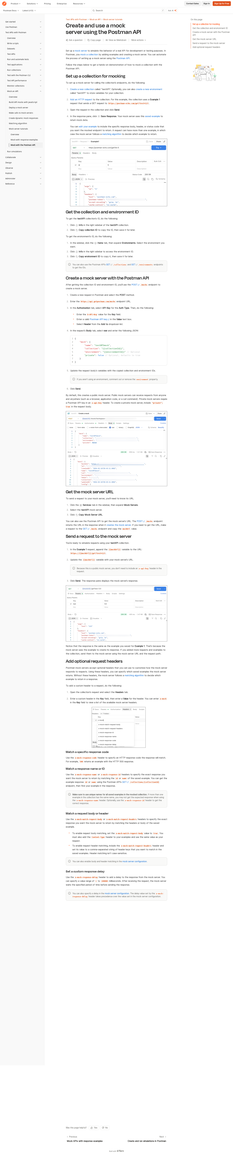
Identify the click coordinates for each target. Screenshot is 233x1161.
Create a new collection (82, 89)
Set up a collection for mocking (206, 24)
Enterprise (62, 3)
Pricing (47, 3)
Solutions (31, 3)
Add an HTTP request (81, 99)
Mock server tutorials (112, 19)
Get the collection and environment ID (210, 28)
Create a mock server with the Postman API (211, 33)
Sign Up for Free (221, 3)
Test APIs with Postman (76, 19)
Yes (95, 1127)
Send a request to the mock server (209, 43)
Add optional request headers (206, 47)
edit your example (88, 126)
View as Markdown (117, 40)
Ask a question (76, 40)
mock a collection (89, 54)
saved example (152, 116)
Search (129, 10)
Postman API (123, 58)
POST (134, 284)
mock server (81, 50)
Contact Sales (192, 3)
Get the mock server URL (204, 39)
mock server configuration (134, 861)
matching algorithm (111, 134)
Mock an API (95, 19)
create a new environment (149, 89)
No (106, 1127)
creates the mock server (119, 525)
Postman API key (98, 319)
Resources (78, 3)
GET (108, 264)
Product (14, 3)
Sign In (206, 3)
